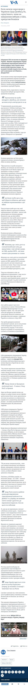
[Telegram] (18, 684)
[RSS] (19, 672)
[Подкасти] (23, 672)
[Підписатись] (2, 675)
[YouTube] (12, 684)
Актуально (4, 6)
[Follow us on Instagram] (12, 672)
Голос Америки (5, 23)
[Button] (23, 29)
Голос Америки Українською (11, 626)
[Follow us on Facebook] (2, 672)
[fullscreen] (25, 635)
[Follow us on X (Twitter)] (5, 672)
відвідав (20, 309)
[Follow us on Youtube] (9, 672)
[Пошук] (24, 684)
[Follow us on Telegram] (16, 672)
